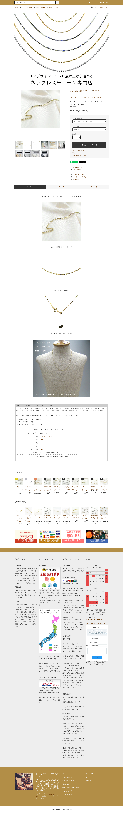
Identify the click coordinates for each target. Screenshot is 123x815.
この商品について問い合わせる (80, 177)
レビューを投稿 (76, 170)
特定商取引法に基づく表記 (79, 155)
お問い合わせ (103, 7)
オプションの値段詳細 (78, 151)
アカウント (94, 2)
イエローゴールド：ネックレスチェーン (83, 90)
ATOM (68, 798)
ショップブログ (67, 794)
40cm (41, 439)
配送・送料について (68, 780)
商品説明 (30, 187)
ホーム (16, 7)
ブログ (94, 7)
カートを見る (90, 777)
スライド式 (43, 449)
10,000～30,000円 (78, 91)
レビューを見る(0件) (77, 167)
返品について (75, 153)
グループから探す (40, 7)
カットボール (96, 90)
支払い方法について (68, 777)
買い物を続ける (76, 179)
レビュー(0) (93, 187)
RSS (63, 798)
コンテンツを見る (53, 7)
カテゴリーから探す (27, 7)
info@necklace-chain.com (94, 619)
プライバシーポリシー (69, 791)
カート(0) (105, 2)
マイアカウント (90, 774)
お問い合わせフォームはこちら (95, 623)
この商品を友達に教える (78, 174)
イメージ (61, 187)
